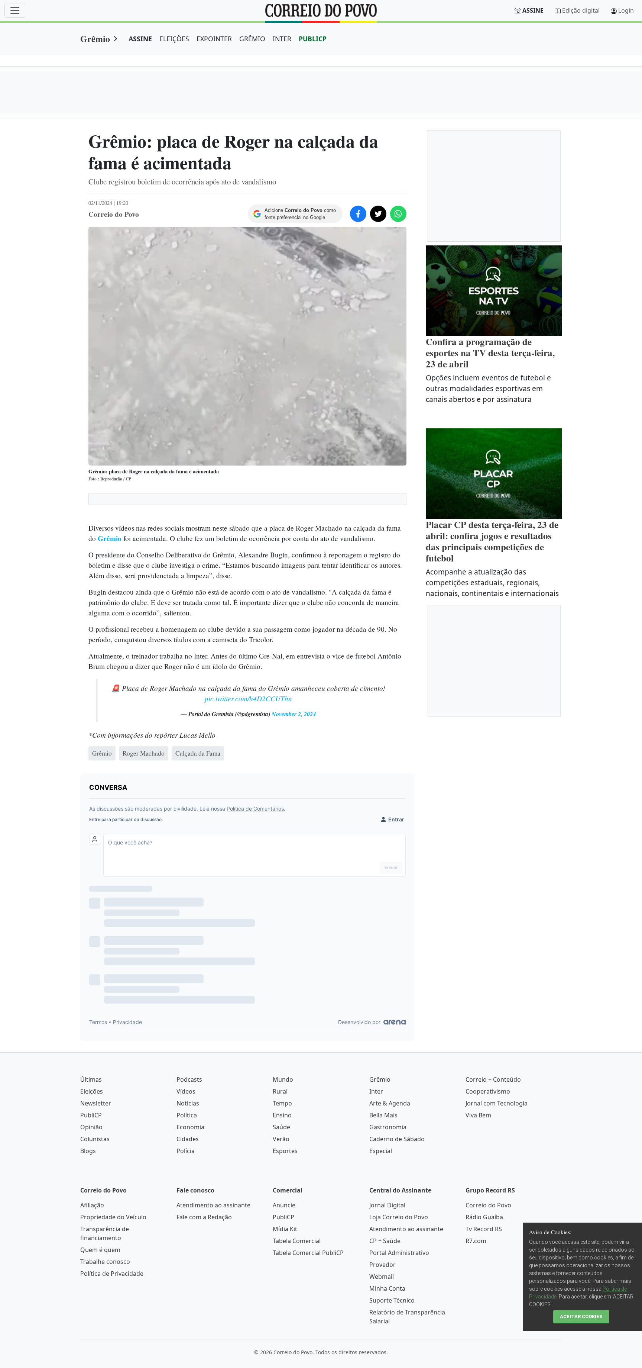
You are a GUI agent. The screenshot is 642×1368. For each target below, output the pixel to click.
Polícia (185, 1151)
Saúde (281, 1127)
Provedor (382, 1265)
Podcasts (189, 1079)
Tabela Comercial (297, 1241)
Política (186, 1115)
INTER (282, 38)
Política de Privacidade (111, 1273)
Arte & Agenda (389, 1103)
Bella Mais (383, 1115)
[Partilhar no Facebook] (358, 214)
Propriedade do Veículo (113, 1217)
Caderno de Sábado (397, 1139)
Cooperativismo (488, 1091)
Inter (376, 1091)
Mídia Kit (285, 1229)
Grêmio (95, 38)
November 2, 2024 (294, 714)
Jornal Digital (387, 1205)
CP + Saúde (385, 1241)
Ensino (282, 1115)
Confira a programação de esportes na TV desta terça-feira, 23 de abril (490, 353)
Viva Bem (478, 1115)
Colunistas (95, 1139)
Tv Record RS (484, 1229)
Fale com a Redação (204, 1217)
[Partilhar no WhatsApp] (398, 214)
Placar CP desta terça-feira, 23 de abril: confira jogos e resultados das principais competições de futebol (492, 541)
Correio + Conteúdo (493, 1079)
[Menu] (14, 10)
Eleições (91, 1091)
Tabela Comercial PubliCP (308, 1253)
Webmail (381, 1276)
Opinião (91, 1127)
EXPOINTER (214, 38)
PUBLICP (313, 38)
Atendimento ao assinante (213, 1205)
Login (626, 10)
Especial (380, 1151)
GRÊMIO (252, 38)
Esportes (285, 1151)
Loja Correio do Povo (398, 1217)
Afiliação (92, 1205)
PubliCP (91, 1115)
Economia (190, 1127)
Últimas (91, 1079)
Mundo (283, 1079)
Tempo (282, 1103)
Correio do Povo (488, 1205)
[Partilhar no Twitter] (378, 214)
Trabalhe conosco (105, 1262)
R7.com (476, 1241)
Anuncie (284, 1205)
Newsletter (95, 1103)
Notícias (187, 1103)
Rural (280, 1091)
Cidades (187, 1139)
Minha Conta (387, 1288)
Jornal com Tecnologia (497, 1103)
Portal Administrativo (399, 1253)
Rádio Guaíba (484, 1217)
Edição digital (581, 10)
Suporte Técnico (392, 1300)
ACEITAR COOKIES (581, 1316)
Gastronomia (387, 1127)
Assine (533, 10)
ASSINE (140, 38)
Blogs (88, 1151)
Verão (281, 1139)
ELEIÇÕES (174, 38)
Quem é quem (100, 1250)
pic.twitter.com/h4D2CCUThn (248, 698)
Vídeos (185, 1091)
